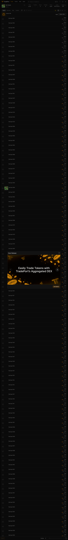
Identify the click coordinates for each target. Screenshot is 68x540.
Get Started (56, 286)
